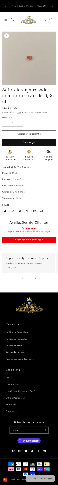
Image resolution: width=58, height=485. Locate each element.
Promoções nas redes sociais (20, 358)
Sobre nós (11, 404)
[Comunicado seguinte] (52, 6)
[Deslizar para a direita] (35, 278)
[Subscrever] (45, 430)
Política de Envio (14, 345)
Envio (19, 112)
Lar (7, 377)
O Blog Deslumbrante (16, 397)
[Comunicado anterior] (5, 6)
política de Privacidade (17, 332)
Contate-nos (11, 411)
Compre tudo (12, 384)
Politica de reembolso (16, 338)
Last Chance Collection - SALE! (21, 391)
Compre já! (29, 142)
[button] (6, 19)
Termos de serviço (15, 352)
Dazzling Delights (23, 479)
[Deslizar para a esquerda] (22, 278)
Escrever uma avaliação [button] (29, 239)
